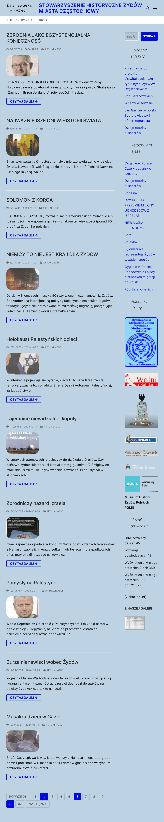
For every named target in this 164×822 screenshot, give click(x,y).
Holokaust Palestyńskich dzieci (41, 339)
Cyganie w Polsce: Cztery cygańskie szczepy (138, 168)
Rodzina (131, 193)
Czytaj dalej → (24, 101)
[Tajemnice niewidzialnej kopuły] (22, 443)
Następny (37, 804)
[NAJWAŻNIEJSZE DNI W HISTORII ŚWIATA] (22, 145)
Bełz (128, 235)
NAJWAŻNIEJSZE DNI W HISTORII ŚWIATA (53, 120)
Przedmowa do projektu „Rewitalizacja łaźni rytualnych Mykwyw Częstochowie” (140, 78)
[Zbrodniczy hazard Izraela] (22, 528)
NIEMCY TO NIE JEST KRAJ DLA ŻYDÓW (52, 254)
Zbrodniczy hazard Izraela (36, 503)
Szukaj (149, 36)
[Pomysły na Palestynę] (22, 607)
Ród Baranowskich (139, 96)
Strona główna (18, 20)
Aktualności (53, 49)
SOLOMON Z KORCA (29, 200)
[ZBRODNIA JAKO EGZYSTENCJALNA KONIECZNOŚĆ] (22, 65)
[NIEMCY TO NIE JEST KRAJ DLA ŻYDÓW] (22, 279)
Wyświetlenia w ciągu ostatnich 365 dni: (141, 580)
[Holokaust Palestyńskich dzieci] (22, 364)
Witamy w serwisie (139, 103)
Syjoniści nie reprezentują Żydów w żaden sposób (140, 254)
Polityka (131, 242)
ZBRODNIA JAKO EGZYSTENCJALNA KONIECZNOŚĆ (48, 38)
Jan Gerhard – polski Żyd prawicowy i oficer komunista (140, 115)
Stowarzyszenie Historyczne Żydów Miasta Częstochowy (90, 8)
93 (20, 804)
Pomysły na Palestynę (31, 583)
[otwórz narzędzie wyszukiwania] (147, 8)
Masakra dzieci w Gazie (33, 717)
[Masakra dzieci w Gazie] (22, 741)
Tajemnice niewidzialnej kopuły (41, 419)
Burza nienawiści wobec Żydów (42, 662)
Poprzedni (18, 797)
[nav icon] (155, 8)
